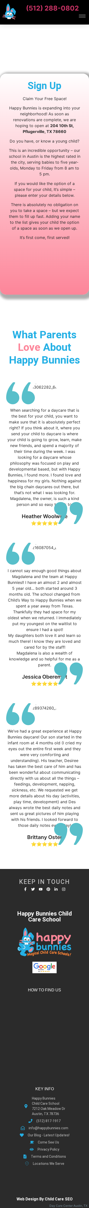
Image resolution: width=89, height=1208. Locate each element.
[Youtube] (41, 889)
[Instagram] (64, 889)
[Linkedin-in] (56, 889)
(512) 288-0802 (52, 8)
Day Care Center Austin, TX (69, 1206)
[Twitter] (33, 889)
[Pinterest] (48, 889)
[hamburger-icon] (82, 16)
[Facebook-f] (25, 889)
